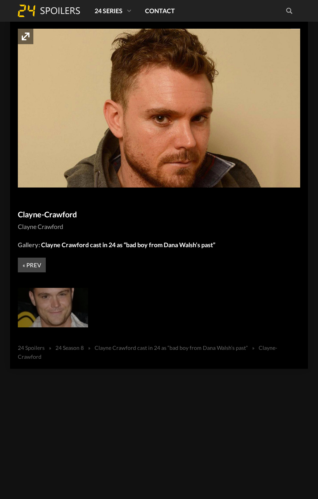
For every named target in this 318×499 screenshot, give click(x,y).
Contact (160, 10)
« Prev (31, 265)
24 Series (109, 10)
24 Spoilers (49, 11)
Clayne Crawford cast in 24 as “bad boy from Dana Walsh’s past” (128, 244)
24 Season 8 (69, 347)
